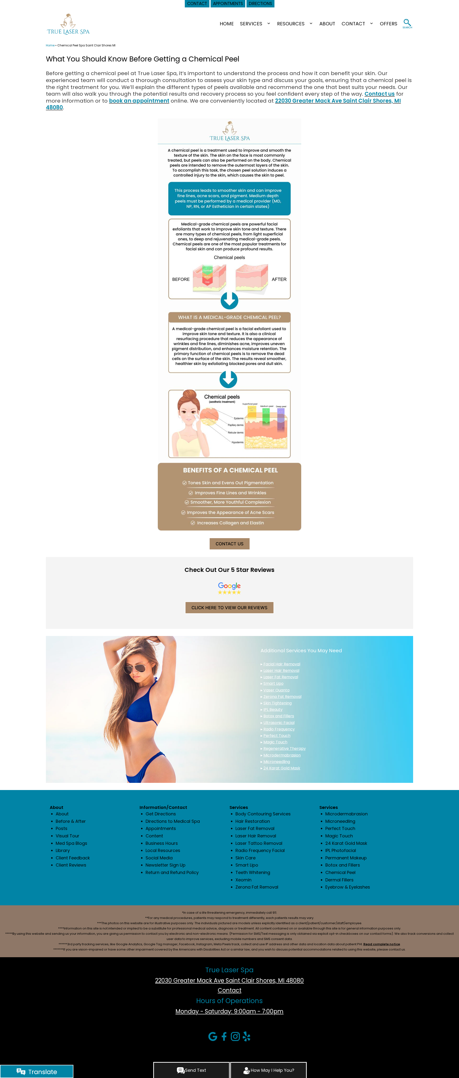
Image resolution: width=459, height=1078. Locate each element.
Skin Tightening (277, 703)
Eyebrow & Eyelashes (347, 887)
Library (63, 850)
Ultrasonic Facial (279, 722)
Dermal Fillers (339, 880)
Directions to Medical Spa (173, 821)
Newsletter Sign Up (166, 865)
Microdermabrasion (282, 755)
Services (251, 23)
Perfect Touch (276, 735)
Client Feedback (73, 858)
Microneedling (276, 761)
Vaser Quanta (276, 690)
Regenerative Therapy (284, 748)
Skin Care (245, 858)
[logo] (68, 24)
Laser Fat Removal (280, 677)
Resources (291, 23)
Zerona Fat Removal (282, 696)
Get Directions (161, 814)
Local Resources (163, 850)
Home (227, 23)
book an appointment (139, 101)
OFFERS (388, 23)
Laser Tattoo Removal (258, 843)
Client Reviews (71, 865)
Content (154, 836)
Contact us (380, 94)
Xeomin (243, 880)
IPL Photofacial (340, 850)
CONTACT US (230, 543)
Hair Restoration (252, 821)
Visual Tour (67, 836)
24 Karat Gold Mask (281, 768)
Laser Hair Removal (281, 670)
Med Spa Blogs (71, 843)
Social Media (159, 858)
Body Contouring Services (263, 814)
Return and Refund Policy (172, 872)
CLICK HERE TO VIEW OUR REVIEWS (229, 607)
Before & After (71, 821)
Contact (353, 23)
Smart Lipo (273, 683)
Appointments (161, 828)
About (327, 23)
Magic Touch (275, 742)
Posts (61, 828)
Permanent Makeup (346, 858)
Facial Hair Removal (281, 664)
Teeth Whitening (252, 872)
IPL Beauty (273, 709)
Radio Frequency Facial (260, 850)
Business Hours (162, 843)
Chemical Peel (340, 872)
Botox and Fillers (278, 716)
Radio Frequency (279, 729)
